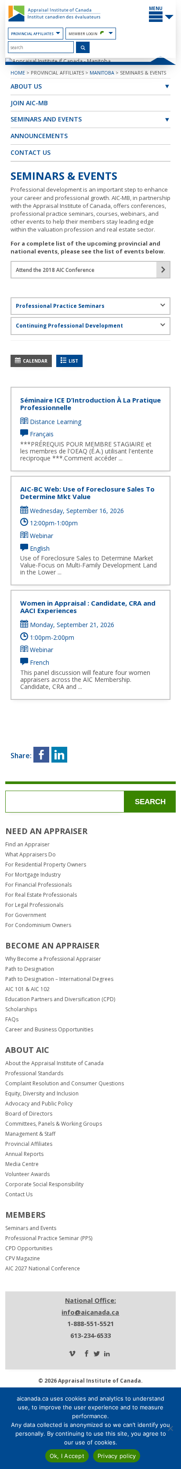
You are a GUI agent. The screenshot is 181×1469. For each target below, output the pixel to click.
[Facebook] (86, 1354)
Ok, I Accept (67, 1455)
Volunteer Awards (27, 1174)
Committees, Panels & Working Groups (53, 1124)
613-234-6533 (90, 1335)
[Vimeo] (72, 1354)
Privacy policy (117, 1455)
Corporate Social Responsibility (44, 1184)
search (150, 802)
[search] (41, 47)
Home (18, 72)
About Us (26, 86)
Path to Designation (29, 969)
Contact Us (31, 152)
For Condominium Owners (38, 925)
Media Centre (22, 1164)
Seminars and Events (46, 119)
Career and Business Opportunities (49, 1030)
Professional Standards (34, 1073)
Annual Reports (24, 1154)
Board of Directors (28, 1114)
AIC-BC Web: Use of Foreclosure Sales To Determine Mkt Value (87, 492)
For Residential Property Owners (45, 865)
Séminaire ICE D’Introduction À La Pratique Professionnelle (90, 403)
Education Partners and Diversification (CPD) (60, 999)
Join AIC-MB (29, 103)
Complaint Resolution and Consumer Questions (64, 1083)
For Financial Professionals (38, 885)
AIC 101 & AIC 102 (27, 989)
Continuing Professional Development (69, 325)
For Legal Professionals (34, 905)
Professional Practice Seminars (60, 306)
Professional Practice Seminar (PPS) (48, 1238)
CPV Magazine (22, 1258)
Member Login (83, 33)
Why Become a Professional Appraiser (53, 959)
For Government (25, 915)
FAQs (11, 1019)
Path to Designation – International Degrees (59, 979)
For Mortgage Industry (33, 875)
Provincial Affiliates (32, 33)
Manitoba (102, 72)
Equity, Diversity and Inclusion (42, 1094)
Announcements (39, 136)
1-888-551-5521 (90, 1323)
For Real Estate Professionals (41, 895)
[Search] (83, 47)
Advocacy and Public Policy (38, 1104)
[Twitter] (97, 1354)
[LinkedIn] (107, 1354)
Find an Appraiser (27, 844)
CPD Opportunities (28, 1248)
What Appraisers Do (30, 855)
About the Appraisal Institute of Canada (54, 1063)
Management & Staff (30, 1134)
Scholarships (21, 1009)
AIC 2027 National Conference (42, 1269)
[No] (170, 1428)
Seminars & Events (143, 72)
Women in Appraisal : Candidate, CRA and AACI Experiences (88, 606)
